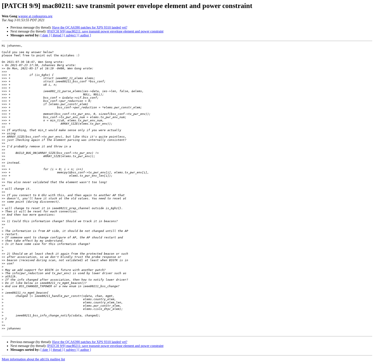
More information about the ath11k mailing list (33, 359)
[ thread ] (57, 35)
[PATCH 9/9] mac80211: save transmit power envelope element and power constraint (105, 31)
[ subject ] (70, 35)
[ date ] (45, 35)
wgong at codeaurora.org (35, 16)
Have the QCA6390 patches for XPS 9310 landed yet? (89, 27)
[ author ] (84, 35)
